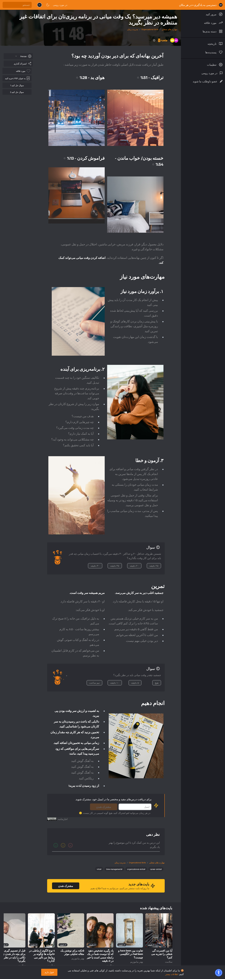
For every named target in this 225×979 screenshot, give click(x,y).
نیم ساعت (94, 682)
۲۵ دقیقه (153, 565)
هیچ (156, 682)
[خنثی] (63, 845)
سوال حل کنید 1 (17, 85)
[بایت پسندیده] (169, 944)
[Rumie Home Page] (221, 5)
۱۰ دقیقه (114, 682)
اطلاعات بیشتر (171, 974)
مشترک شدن (103, 807)
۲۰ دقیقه (134, 565)
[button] (218, 972)
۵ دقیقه (135, 682)
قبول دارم (49, 972)
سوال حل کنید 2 (17, 92)
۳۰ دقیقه (95, 565)
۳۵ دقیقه (114, 565)
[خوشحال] (55, 845)
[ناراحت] (70, 845)
